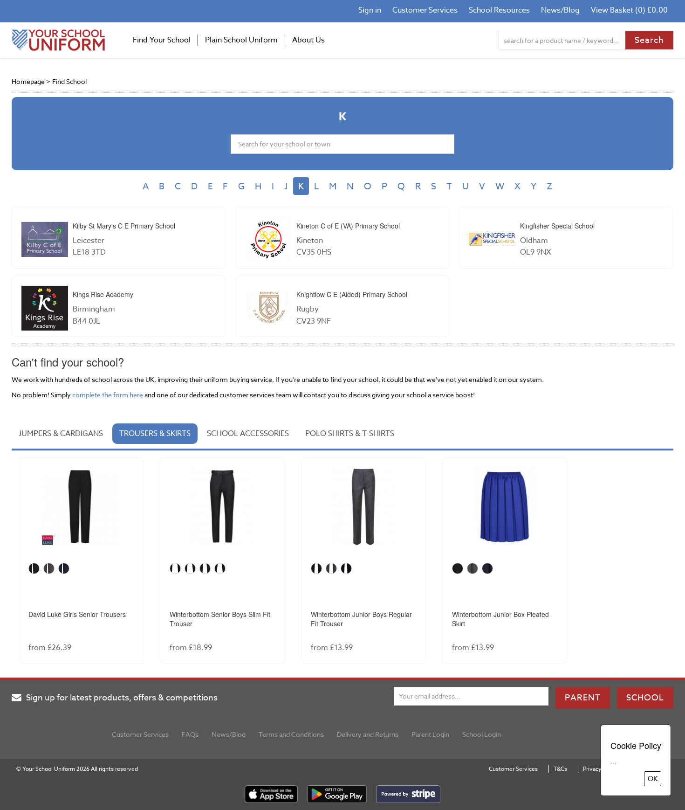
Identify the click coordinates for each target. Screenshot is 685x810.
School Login (481, 734)
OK (653, 779)
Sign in (369, 10)
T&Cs (560, 769)
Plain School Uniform (241, 40)
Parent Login (430, 734)
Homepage (28, 81)
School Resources (499, 10)
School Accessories (248, 433)
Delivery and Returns (367, 734)
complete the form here (107, 394)
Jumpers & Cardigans (61, 433)
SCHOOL (645, 698)
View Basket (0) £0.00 (629, 10)
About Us (308, 40)
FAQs (190, 734)
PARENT (583, 698)
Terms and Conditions (291, 734)
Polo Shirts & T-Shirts (349, 433)
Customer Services (425, 10)
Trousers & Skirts (155, 433)
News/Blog (560, 10)
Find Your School (162, 40)
